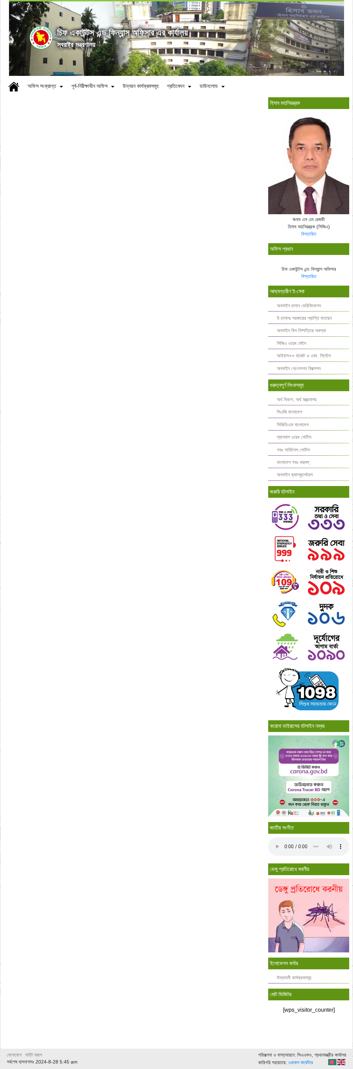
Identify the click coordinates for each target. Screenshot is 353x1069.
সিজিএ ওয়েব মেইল (291, 343)
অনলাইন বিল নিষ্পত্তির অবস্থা (301, 330)
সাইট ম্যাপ (33, 1055)
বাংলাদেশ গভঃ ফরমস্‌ (293, 462)
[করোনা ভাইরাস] (309, 776)
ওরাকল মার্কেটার (300, 1062)
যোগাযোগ (14, 1055)
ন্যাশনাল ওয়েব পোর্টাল (294, 437)
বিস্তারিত (308, 234)
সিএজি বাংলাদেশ (289, 412)
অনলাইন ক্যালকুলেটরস (295, 474)
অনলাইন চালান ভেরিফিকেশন (299, 305)
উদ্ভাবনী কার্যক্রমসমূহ (294, 977)
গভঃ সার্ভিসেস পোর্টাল (293, 450)
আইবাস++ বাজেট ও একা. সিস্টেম (304, 355)
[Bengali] (332, 1062)
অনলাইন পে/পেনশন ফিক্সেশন (299, 368)
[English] (341, 1062)
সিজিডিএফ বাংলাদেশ (293, 424)
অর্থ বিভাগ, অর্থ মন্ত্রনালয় (296, 399)
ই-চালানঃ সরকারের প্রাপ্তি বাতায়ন (304, 318)
